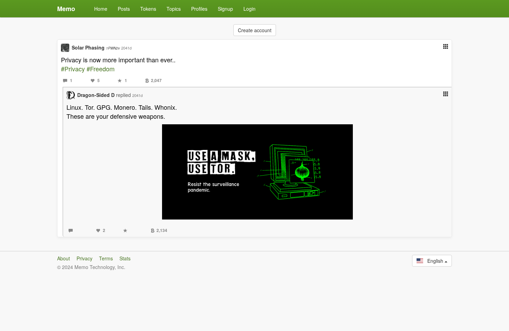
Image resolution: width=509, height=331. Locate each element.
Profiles (199, 8)
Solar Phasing (96, 47)
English (434, 260)
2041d (126, 48)
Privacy (84, 258)
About (63, 258)
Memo (66, 8)
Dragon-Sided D (96, 94)
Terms (106, 258)
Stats (125, 258)
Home (100, 8)
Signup (225, 8)
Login (249, 8)
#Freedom (101, 68)
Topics (174, 8)
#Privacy (73, 68)
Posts (124, 8)
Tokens (148, 8)
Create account (254, 30)
